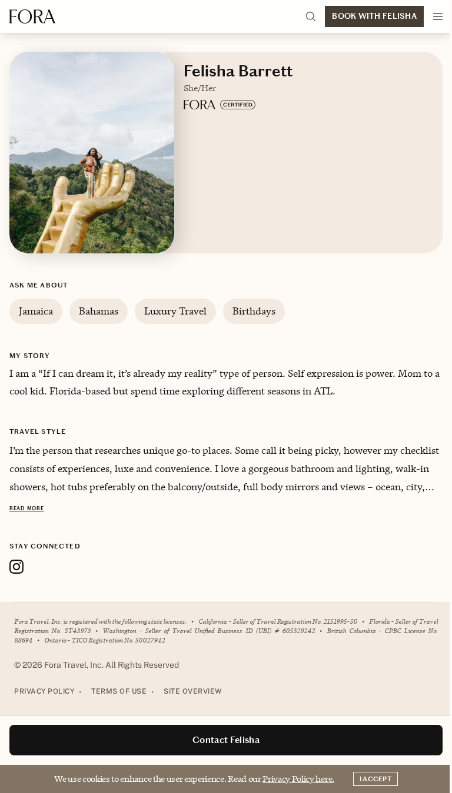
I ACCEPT (375, 779)
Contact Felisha (226, 739)
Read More (26, 508)
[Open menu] (437, 16)
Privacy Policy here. (298, 778)
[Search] (310, 16)
